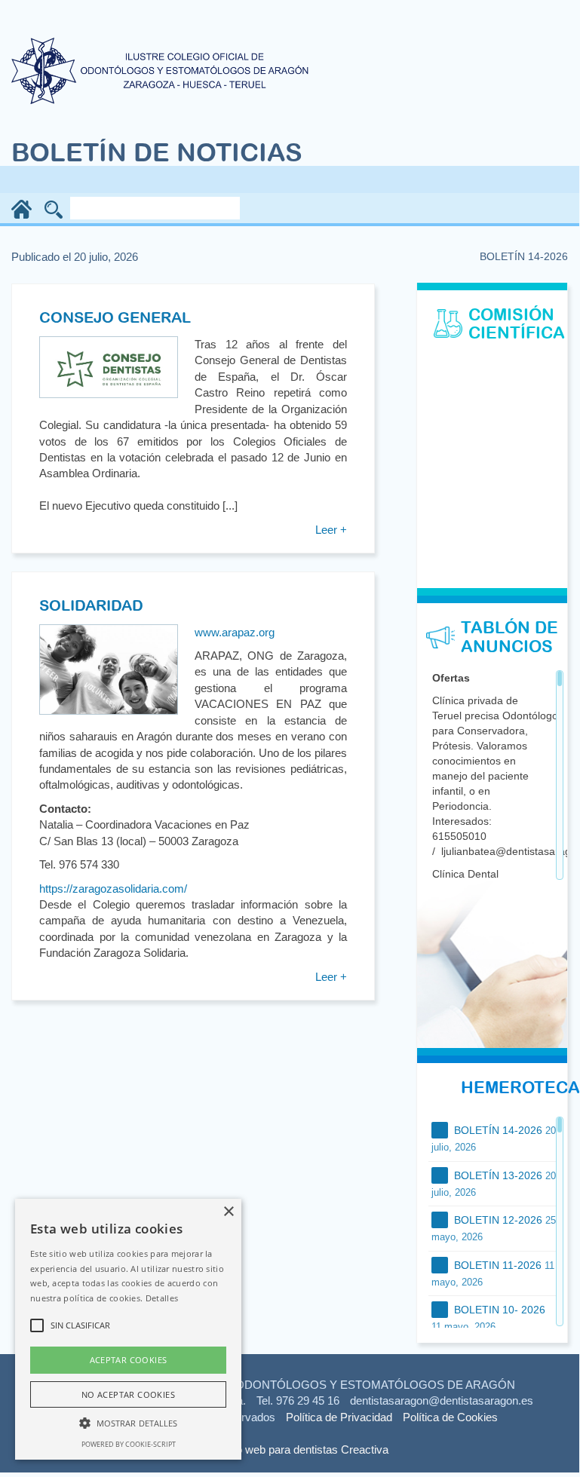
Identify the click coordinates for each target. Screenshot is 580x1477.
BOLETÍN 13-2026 (493, 1183)
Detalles (162, 1298)
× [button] (228, 1212)
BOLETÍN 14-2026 (493, 1138)
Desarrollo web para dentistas (265, 1449)
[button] (128, 1422)
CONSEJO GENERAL (115, 317)
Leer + (331, 529)
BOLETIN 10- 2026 (488, 1318)
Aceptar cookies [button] (128, 1359)
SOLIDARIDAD (91, 605)
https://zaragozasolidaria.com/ (113, 888)
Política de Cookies (450, 1417)
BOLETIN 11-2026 (492, 1273)
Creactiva (364, 1449)
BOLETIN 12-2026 (493, 1228)
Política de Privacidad (339, 1417)
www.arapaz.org (235, 632)
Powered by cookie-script (128, 1444)
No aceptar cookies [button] (128, 1394)
